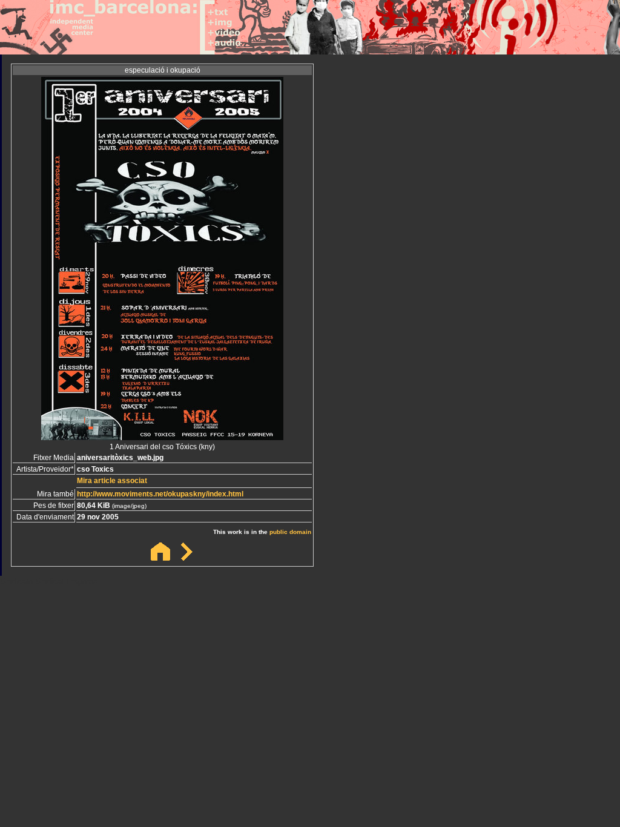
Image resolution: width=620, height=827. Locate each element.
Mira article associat (112, 480)
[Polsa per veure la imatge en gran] (162, 437)
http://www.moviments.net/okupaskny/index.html (160, 494)
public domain (290, 532)
